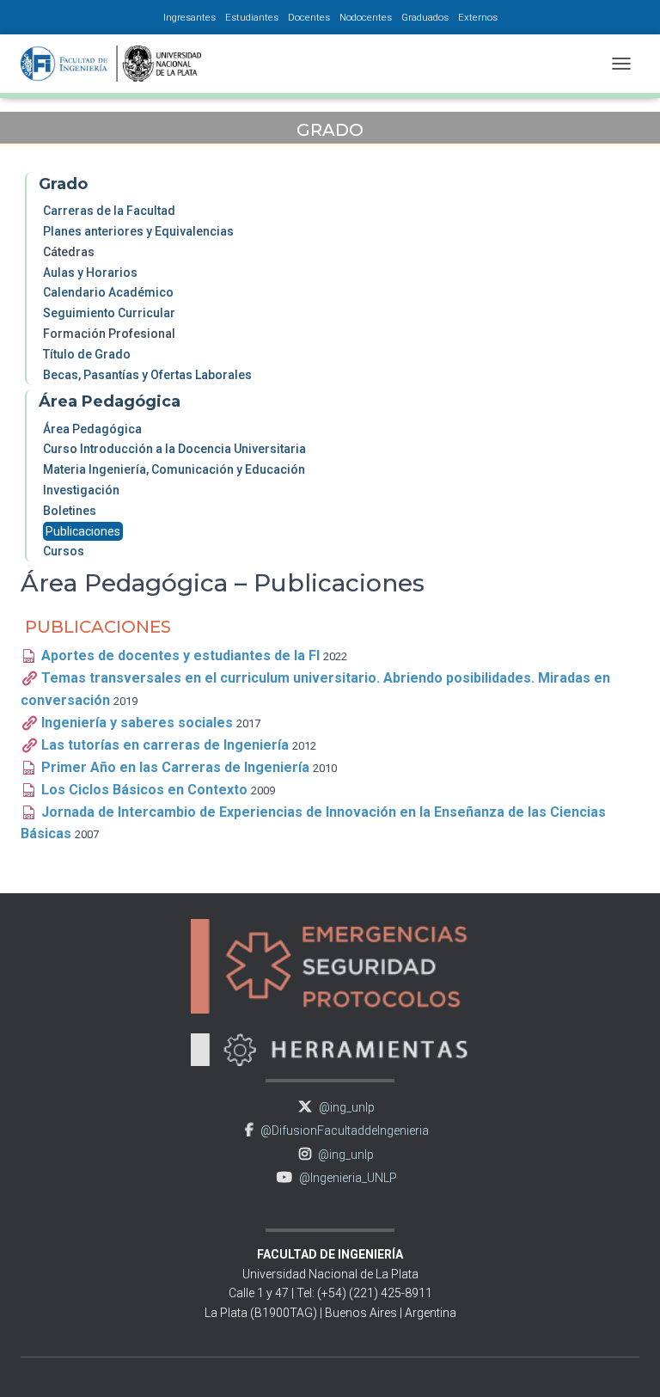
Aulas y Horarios (90, 272)
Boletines (69, 511)
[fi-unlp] (117, 64)
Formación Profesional (109, 333)
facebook (249, 1130)
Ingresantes (189, 17)
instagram (305, 1154)
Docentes (309, 17)
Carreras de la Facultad (109, 211)
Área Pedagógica (92, 429)
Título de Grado (87, 354)
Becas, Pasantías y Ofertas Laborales (147, 375)
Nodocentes (365, 17)
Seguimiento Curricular (109, 313)
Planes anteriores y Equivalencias (138, 231)
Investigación (81, 490)
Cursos (63, 551)
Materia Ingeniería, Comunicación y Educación (174, 469)
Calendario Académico (108, 292)
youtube (284, 1177)
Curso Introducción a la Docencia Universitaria (174, 449)
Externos (478, 17)
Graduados (425, 17)
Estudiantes (251, 17)
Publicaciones (83, 531)
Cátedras (69, 252)
